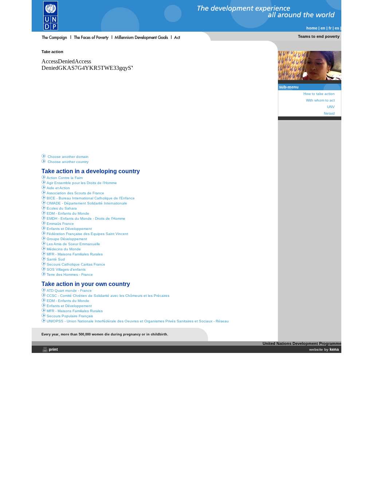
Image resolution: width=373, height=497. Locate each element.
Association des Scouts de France (75, 193)
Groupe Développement (67, 239)
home (311, 28)
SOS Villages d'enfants (66, 269)
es (337, 28)
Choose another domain (68, 157)
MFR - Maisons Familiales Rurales (75, 254)
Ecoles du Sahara (62, 208)
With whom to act (320, 100)
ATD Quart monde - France (69, 291)
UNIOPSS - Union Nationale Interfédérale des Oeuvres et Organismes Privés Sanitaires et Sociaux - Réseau (138, 321)
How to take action (319, 94)
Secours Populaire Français (70, 316)
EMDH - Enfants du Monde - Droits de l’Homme (86, 218)
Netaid (329, 113)
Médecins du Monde (64, 249)
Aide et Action (58, 188)
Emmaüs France (60, 224)
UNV (331, 107)
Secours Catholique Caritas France (76, 264)
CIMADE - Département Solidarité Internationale (87, 203)
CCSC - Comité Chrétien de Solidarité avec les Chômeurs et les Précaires (108, 296)
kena (334, 349)
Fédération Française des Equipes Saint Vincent (87, 234)
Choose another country (68, 162)
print (53, 349)
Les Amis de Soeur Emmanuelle (73, 244)
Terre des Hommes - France (70, 275)
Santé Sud (56, 259)
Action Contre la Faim (65, 178)
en (323, 28)
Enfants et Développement (69, 229)
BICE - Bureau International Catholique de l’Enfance (91, 198)
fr (330, 28)
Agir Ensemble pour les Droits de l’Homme (82, 183)
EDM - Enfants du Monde (68, 213)
